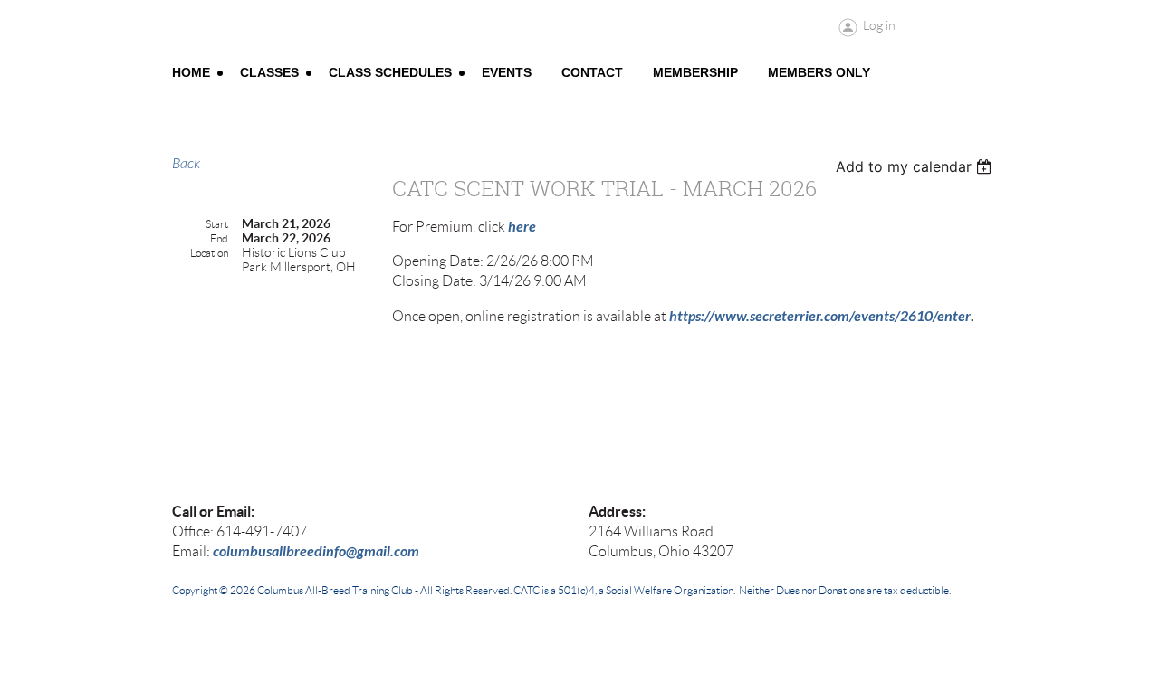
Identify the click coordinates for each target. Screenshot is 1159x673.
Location (209, 253)
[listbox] (916, 166)
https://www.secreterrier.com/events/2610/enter (820, 316)
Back (186, 164)
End (219, 238)
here (522, 226)
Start (217, 224)
